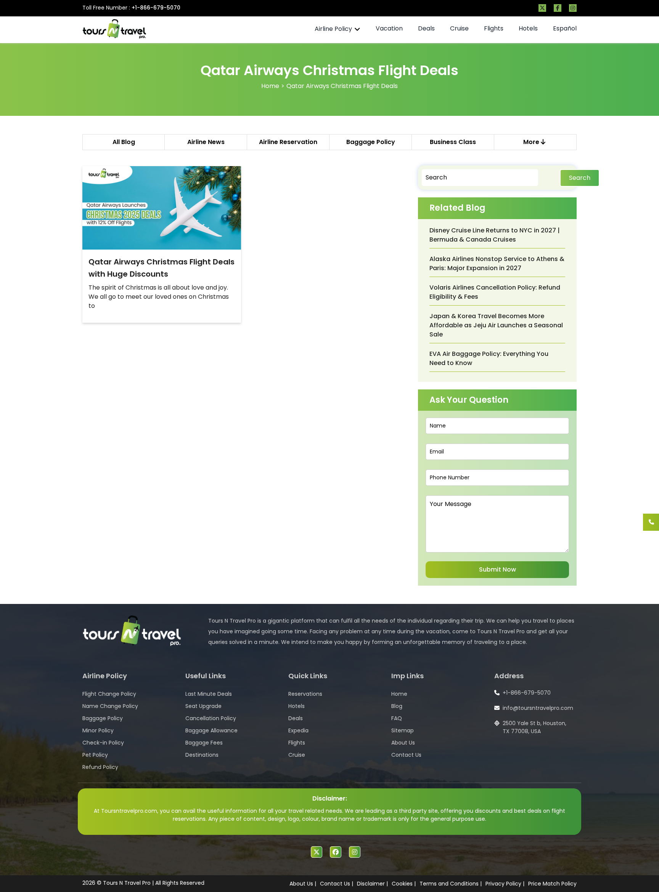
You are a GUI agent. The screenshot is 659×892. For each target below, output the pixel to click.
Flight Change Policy (109, 694)
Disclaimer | (372, 883)
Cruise (459, 28)
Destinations (202, 755)
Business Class (453, 142)
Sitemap (402, 730)
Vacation (389, 28)
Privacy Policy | (504, 883)
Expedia (298, 730)
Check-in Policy (103, 742)
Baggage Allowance (211, 730)
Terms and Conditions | (451, 883)
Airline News (206, 142)
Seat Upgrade (203, 706)
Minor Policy (98, 730)
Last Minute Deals (208, 694)
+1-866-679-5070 (156, 7)
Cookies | (404, 883)
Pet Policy (95, 755)
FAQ (396, 718)
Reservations (305, 694)
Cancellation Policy (210, 718)
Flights (493, 28)
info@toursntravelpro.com (538, 708)
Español (565, 28)
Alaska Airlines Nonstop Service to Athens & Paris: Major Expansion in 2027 (496, 263)
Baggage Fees (204, 742)
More (532, 142)
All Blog (124, 142)
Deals (426, 28)
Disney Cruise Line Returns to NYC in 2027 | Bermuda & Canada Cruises (494, 235)
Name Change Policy (110, 706)
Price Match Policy (552, 883)
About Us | (302, 883)
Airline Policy (333, 28)
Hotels (528, 28)
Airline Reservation (288, 142)
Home (270, 86)
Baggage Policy (370, 142)
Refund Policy (100, 767)
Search (579, 177)
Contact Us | (336, 883)
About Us (403, 742)
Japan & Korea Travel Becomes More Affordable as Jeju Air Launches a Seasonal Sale (496, 325)
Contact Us (406, 755)
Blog (396, 706)
